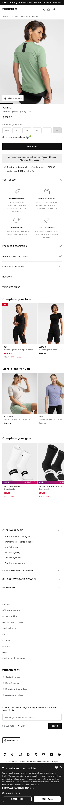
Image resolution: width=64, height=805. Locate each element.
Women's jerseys (13, 552)
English (11, 740)
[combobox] (56, 767)
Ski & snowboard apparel (19, 579)
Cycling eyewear (13, 557)
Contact (6, 646)
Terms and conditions (36, 762)
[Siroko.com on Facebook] (28, 754)
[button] (32, 788)
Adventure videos (14, 695)
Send (55, 726)
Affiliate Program (11, 610)
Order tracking (9, 616)
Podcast (6, 640)
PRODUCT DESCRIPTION (14, 246)
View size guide (11, 287)
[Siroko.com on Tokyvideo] (59, 754)
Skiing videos (12, 683)
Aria (41, 416)
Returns (6, 604)
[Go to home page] (9, 9)
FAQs (4, 634)
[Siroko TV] (4, 754)
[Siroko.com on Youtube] (43, 754)
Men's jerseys (11, 547)
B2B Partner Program (13, 622)
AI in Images (52, 762)
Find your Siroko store (13, 658)
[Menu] (59, 9)
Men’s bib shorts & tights (17, 536)
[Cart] (48, 9)
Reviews (7, 277)
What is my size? (14, 98)
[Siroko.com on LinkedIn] (51, 754)
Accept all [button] (47, 799)
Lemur (42, 347)
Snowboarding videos (16, 689)
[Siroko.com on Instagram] (20, 754)
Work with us (9, 628)
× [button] (61, 767)
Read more (34, 784)
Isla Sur (8, 416)
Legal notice (11, 762)
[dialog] (32, 784)
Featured (8, 587)
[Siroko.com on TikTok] (12, 754)
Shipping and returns (15, 256)
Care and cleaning (13, 266)
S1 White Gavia (12, 486)
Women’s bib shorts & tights (19, 542)
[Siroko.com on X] (35, 754)
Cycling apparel (13, 530)
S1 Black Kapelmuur (50, 486)
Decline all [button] (17, 799)
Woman (10, 725)
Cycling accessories (15, 563)
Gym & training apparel (18, 570)
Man (23, 725)
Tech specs (9, 180)
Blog (4, 652)
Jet (5, 347)
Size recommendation (14, 137)
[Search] (43, 9)
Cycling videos (12, 677)
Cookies (22, 762)
